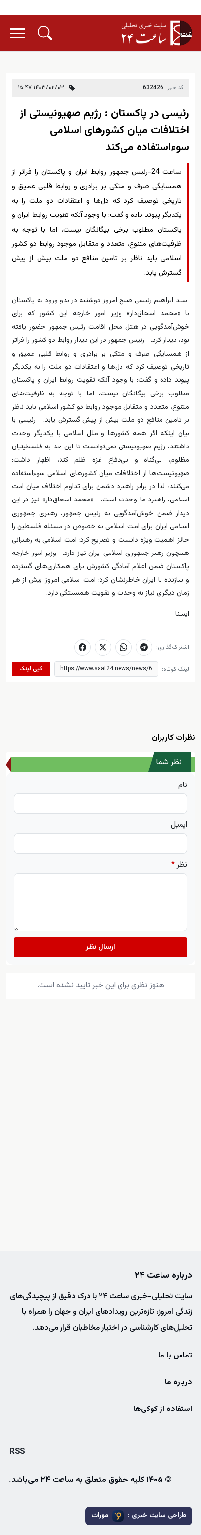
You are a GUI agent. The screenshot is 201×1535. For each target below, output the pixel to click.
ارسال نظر (100, 947)
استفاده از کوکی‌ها (162, 1409)
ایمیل (179, 825)
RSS (17, 1452)
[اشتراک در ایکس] (103, 647)
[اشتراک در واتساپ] (123, 647)
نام (182, 785)
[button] (45, 33)
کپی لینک (31, 668)
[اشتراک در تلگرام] (144, 647)
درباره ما (178, 1382)
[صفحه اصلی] (157, 33)
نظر (179, 865)
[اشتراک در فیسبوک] (82, 647)
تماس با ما (175, 1356)
